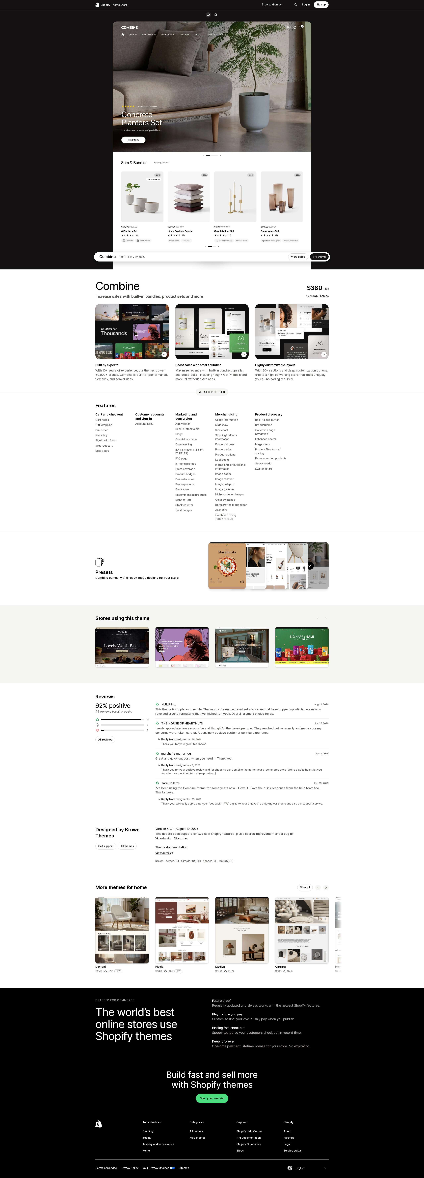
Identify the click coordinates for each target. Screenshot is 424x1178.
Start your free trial (212, 1098)
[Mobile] (215, 15)
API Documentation (249, 1137)
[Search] (295, 4)
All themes (127, 846)
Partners (289, 1137)
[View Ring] (247, 565)
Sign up (321, 4)
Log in (306, 4)
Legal (287, 1144)
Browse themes (272, 4)
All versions (180, 838)
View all (305, 887)
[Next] (326, 618)
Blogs (240, 1150)
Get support (105, 846)
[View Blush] (268, 565)
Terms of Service (106, 1168)
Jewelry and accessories (158, 1144)
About (287, 1131)
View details (163, 838)
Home (146, 1150)
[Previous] (318, 618)
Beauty (146, 1137)
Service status (292, 1150)
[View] (122, 648)
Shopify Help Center (249, 1131)
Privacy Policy (129, 1168)
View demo (298, 256)
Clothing (147, 1131)
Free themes (197, 1137)
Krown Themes (319, 296)
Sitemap (184, 1168)
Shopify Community (249, 1144)
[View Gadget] (289, 565)
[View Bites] (227, 565)
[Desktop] (208, 15)
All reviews (105, 739)
